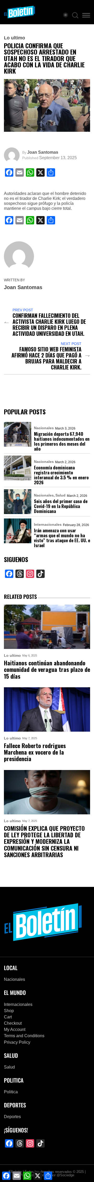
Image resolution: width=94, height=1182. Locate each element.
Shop (9, 1010)
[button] (86, 16)
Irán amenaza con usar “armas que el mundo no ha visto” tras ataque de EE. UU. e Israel (62, 538)
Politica (11, 1092)
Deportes (12, 1116)
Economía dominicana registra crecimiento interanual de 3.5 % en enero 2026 (61, 475)
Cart (8, 1017)
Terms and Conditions (24, 1036)
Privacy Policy (17, 1042)
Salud (60, 495)
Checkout (13, 1023)
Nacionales (44, 428)
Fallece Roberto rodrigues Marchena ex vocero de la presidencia (35, 752)
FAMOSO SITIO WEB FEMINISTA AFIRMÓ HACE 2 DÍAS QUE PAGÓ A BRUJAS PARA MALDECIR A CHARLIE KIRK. (46, 358)
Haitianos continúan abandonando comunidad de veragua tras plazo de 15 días (47, 669)
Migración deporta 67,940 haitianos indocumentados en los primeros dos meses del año (62, 441)
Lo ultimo (14, 37)
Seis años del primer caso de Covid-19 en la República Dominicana (60, 506)
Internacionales (48, 524)
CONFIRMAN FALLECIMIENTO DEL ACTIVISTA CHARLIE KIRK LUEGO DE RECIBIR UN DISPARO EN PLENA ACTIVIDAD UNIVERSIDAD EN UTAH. (49, 325)
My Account (14, 1029)
